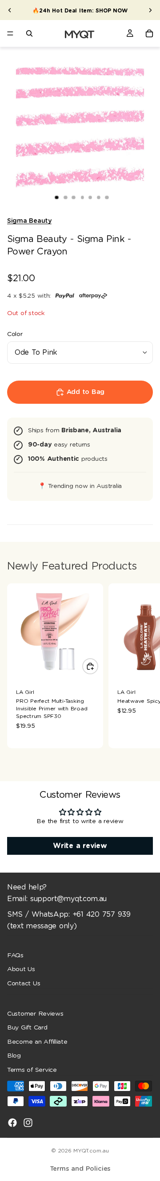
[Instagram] (28, 1122)
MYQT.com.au (90, 1150)
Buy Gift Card (27, 1028)
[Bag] (149, 33)
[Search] (29, 33)
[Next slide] (150, 10)
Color (15, 334)
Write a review (80, 845)
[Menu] (10, 33)
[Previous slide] (10, 10)
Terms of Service (32, 1070)
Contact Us (23, 983)
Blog (14, 1056)
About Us (21, 969)
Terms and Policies (80, 1168)
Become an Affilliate (37, 1042)
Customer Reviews (35, 1014)
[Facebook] (12, 1122)
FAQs (15, 955)
